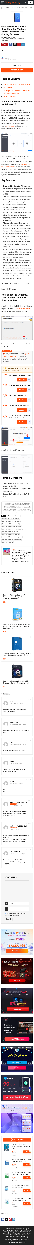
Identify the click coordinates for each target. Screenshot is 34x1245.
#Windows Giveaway (15, 38)
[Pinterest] (10, 1219)
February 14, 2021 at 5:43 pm (17, 853)
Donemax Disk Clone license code (11, 539)
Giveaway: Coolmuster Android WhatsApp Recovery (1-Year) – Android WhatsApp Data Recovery (16, 626)
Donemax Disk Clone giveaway (10, 534)
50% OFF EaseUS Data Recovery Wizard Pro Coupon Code (21, 1146)
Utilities (8, 7)
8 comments (12, 58)
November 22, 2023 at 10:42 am (18, 744)
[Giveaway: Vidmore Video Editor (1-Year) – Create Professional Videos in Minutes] (17, 644)
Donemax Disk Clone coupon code (11, 521)
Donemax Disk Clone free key (10, 531)
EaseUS (14, 1155)
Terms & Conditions (9, 96)
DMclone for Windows (14, 516)
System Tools (23, 38)
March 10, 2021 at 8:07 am (17, 829)
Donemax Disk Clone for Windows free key (14, 529)
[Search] (25, 2)
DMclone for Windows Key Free (10, 518)
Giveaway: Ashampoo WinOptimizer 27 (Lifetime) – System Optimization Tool (16, 682)
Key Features (7, 88)
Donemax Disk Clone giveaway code (12, 537)
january (6, 58)
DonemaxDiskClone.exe (23, 309)
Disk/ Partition (14, 7)
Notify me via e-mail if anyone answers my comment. (15, 914)
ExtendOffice (15, 1168)
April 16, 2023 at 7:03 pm (16, 763)
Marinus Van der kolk (18, 802)
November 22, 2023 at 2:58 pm (18, 724)
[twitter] (6, 1219)
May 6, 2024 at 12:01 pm (16, 703)
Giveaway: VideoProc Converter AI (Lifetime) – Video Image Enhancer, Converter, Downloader (14, 597)
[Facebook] (2, 1219)
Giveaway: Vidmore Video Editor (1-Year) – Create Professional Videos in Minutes (17, 654)
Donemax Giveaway (7, 542)
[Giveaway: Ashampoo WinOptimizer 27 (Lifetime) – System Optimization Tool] (17, 671)
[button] (24, 379)
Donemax (5, 40)
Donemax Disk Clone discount (10, 523)
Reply (29, 699)
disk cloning (10, 126)
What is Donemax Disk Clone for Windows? (17, 84)
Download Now (17, 70)
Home (2, 7)
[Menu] (2, 2)
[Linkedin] (13, 1219)
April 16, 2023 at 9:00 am (16, 783)
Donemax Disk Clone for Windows (11, 526)
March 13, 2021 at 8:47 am (17, 806)
